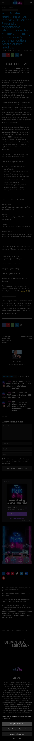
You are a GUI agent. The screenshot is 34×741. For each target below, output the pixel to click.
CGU (14, 738)
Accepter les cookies (17, 724)
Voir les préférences (17, 734)
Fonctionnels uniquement (17, 729)
